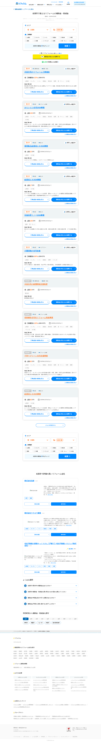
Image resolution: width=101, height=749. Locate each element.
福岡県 (73, 655)
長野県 (41, 653)
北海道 (15, 651)
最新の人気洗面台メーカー (58, 688)
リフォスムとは (54, 1)
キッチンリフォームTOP (41, 677)
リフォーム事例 (17, 704)
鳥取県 (26, 655)
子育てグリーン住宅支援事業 (36, 356)
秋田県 (36, 651)
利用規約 (43, 736)
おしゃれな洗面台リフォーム (59, 690)
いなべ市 (40, 622)
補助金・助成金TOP (27, 631)
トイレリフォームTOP (78, 677)
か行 (31, 618)
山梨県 (36, 653)
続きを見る (50, 494)
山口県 (47, 655)
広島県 (42, 655)
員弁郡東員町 (56, 622)
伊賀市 (47, 622)
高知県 (68, 655)
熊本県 (15, 658)
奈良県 (15, 655)
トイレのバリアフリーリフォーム (78, 690)
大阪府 (78, 653)
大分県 (20, 658)
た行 (42, 618)
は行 (53, 618)
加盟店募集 (61, 1)
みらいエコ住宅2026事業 (34, 108)
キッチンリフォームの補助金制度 (41, 687)
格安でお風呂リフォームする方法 (22, 684)
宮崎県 (25, 658)
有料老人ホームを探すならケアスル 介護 (23, 718)
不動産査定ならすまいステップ (42, 716)
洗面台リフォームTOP (59, 677)
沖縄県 (37, 658)
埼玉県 (67, 651)
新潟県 (15, 653)
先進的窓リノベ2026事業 (34, 215)
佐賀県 (79, 655)
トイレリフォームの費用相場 (77, 684)
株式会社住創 (29, 481)
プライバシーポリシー (53, 736)
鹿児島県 (31, 658)
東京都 (78, 651)
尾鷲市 (33, 622)
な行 (48, 618)
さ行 (37, 618)
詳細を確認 (37, 504)
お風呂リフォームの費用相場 (21, 689)
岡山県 (37, 655)
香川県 (58, 655)
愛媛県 (63, 655)
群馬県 (62, 651)
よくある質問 (35, 736)
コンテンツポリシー (65, 736)
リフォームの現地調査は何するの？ (22, 706)
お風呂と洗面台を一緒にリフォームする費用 (60, 685)
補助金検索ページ (18, 667)
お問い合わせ (26, 736)
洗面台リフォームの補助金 (58, 682)
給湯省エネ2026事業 (32, 180)
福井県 (30, 653)
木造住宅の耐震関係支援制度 (36, 284)
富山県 (20, 653)
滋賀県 (67, 653)
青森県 (20, 651)
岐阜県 (46, 653)
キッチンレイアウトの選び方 (40, 682)
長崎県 (84, 655)
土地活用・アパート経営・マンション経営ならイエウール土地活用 (50, 718)
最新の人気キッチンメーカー (40, 684)
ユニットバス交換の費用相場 (21, 682)
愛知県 (57, 653)
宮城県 (30, 651)
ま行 (59, 618)
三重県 (35, 631)
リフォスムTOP (17, 631)
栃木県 (57, 651)
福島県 (46, 651)
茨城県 (51, 651)
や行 (64, 618)
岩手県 (25, 651)
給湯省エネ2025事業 (32, 394)
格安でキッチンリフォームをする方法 (41, 690)
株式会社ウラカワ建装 (32, 513)
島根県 (31, 655)
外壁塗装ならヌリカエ (73, 718)
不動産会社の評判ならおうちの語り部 (61, 716)
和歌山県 (21, 655)
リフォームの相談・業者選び (62, 704)
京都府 (72, 653)
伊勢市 (26, 622)
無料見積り (63, 504)
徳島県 (52, 655)
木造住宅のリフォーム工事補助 (37, 72)
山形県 (41, 651)
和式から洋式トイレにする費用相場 (78, 687)
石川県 (25, 653)
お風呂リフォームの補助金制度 (22, 687)
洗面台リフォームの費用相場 (59, 680)
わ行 (75, 618)
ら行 (70, 618)
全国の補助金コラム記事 (29, 667)
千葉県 (72, 651)
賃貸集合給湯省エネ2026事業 (36, 146)
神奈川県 (84, 651)
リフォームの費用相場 (28, 704)
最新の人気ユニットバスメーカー (22, 680)
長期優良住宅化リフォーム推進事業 (38, 318)
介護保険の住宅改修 (32, 251)
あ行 (26, 618)
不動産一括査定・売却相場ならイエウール (23, 716)
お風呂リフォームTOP (22, 677)
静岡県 (51, 653)
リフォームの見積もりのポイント (78, 704)
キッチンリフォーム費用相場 (40, 680)
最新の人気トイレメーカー (77, 682)
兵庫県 (83, 653)
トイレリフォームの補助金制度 (78, 680)
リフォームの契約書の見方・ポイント (44, 704)
